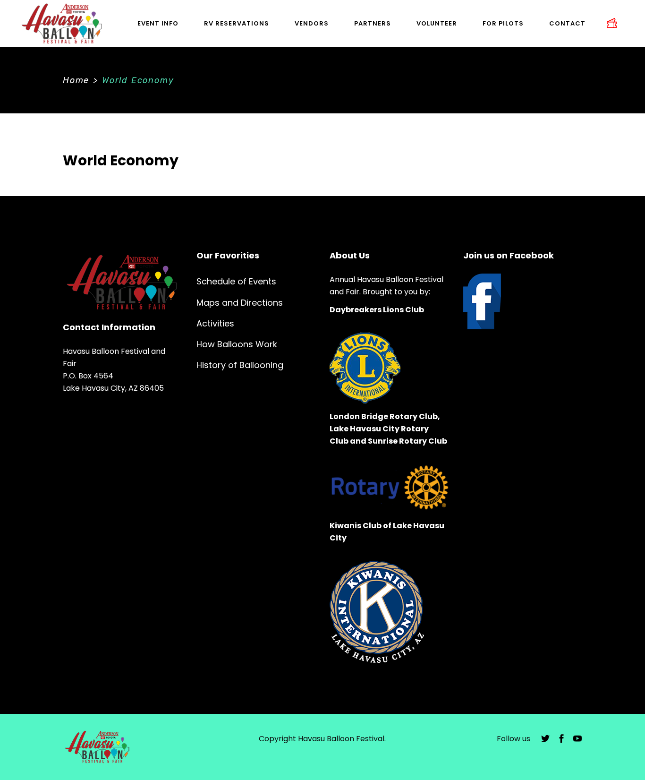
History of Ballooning (239, 365)
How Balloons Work (236, 344)
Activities (215, 323)
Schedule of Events (236, 281)
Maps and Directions (239, 303)
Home (76, 80)
